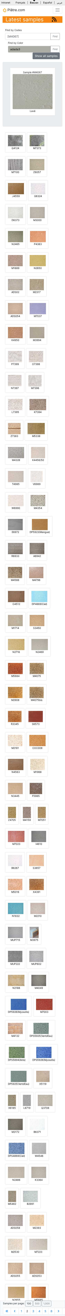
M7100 (15, 172)
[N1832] (15, 908)
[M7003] (44, 1004)
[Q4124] (15, 140)
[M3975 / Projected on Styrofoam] (34, 932)
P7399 (15, 364)
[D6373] (15, 212)
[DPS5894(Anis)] (17, 1052)
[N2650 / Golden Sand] (38, 260)
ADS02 (15, 292)
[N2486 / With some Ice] (16, 1172)
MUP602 (36, 963)
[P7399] (15, 356)
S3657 (36, 867)
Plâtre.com (15, 10)
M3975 (34, 939)
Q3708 (45, 1107)
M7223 (38, 1251)
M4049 (39, 987)
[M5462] (12, 1196)
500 (37, 1303)
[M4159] (27, 812)
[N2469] (39, 644)
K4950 (15, 340)
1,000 (46, 1303)
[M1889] (15, 260)
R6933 (15, 555)
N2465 (16, 244)
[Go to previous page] (15, 1311)
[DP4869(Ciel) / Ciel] (39, 596)
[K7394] (37, 404)
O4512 (16, 603)
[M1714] (15, 620)
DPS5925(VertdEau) (41, 1035)
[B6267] (15, 860)
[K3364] (38, 1172)
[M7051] (42, 812)
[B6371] (37, 1124)
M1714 (15, 627)
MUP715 (15, 939)
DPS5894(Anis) (16, 1059)
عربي (59, 2)
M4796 (36, 579)
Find (55, 36)
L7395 (15, 412)
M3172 (15, 1131)
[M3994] (37, 332)
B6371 (37, 1131)
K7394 (38, 412)
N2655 (16, 1299)
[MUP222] (15, 956)
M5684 (15, 675)
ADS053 (37, 1275)
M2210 (38, 915)
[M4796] (36, 572)
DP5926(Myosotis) (18, 1011)
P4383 (38, 244)
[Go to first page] (7, 1311)
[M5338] (36, 428)
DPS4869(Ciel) (16, 1155)
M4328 (16, 460)
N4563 (16, 771)
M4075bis (36, 699)
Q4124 (15, 148)
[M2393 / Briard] (37, 1220)
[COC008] (37, 740)
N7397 (15, 388)
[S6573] (35, 716)
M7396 (35, 388)
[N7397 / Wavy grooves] (14, 380)
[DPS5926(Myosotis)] (43, 1052)
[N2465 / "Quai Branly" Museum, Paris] (15, 236)
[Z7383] (14, 428)
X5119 (42, 1083)
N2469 (40, 651)
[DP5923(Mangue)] (40, 524)
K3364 (39, 1179)
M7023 (16, 843)
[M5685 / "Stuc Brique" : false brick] (38, 1292)
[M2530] (15, 1244)
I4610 (39, 843)
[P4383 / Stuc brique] (38, 236)
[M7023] (16, 836)
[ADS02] (15, 284)
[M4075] (37, 668)
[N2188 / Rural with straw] (16, 980)
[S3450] (37, 620)
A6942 (37, 555)
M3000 (37, 220)
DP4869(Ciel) (39, 603)
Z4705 (12, 819)
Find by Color (15, 42)
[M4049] (38, 980)
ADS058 (15, 1227)
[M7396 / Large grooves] (35, 380)
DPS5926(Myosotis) (43, 1059)
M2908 (15, 699)
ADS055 (15, 1275)
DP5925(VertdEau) (18, 1083)
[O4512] (16, 596)
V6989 (37, 484)
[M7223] (38, 1244)
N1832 (16, 915)
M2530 (15, 1251)
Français (20, 2)
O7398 (36, 364)
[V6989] (37, 476)
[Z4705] (12, 812)
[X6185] (12, 1100)
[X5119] (43, 1076)
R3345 (15, 723)
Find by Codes (13, 30)
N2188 (16, 987)
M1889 (15, 268)
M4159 (27, 819)
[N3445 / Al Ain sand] (15, 788)
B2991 (30, 1203)
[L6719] (27, 1100)
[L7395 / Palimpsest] (15, 404)
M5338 (36, 436)
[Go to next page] (58, 1311)
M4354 (38, 508)
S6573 (36, 723)
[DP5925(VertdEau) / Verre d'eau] (19, 1076)
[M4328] (16, 452)
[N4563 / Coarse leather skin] (15, 764)
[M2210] (37, 908)
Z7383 (14, 436)
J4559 (16, 196)
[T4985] (16, 476)
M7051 (42, 819)
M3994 (37, 340)
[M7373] (37, 140)
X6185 (12, 1107)
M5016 (15, 891)
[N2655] (16, 1292)
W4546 (39, 1155)
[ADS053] (36, 1268)
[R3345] (14, 716)
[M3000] (37, 212)
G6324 (38, 196)
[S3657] (36, 860)
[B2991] (30, 1196)
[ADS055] (15, 1268)
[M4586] (15, 572)
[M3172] (15, 1124)
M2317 (37, 292)
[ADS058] (15, 1220)
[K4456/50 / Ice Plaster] (38, 452)
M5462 (12, 1203)
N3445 (15, 795)
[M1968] (37, 764)
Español (47, 2)
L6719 (27, 1107)
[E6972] (15, 524)
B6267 (15, 867)
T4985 (16, 484)
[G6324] (38, 188)
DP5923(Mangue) (40, 531)
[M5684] (15, 668)
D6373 (15, 220)
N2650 (38, 268)
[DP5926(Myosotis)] (19, 1004)
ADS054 (15, 316)
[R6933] (15, 548)
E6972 (15, 531)
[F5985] (36, 788)
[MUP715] (15, 932)
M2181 (15, 747)
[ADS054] (15, 308)
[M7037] (38, 308)
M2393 (37, 1227)
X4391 (36, 891)
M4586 (15, 579)
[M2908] (15, 692)
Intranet (5, 2)
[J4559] (16, 188)
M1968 (38, 771)
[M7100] (15, 164)
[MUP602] (36, 956)
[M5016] (15, 884)
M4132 (15, 1035)
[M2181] (15, 740)
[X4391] (36, 884)
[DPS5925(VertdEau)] (41, 1028)
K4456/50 (38, 460)
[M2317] (37, 284)
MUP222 (15, 963)
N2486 (16, 1179)
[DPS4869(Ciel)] (16, 1148)
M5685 (38, 1299)
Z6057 (37, 172)
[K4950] (15, 332)
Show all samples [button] (46, 56)
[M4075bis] (36, 692)
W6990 (16, 508)
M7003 (44, 1011)
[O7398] (36, 356)
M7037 (38, 316)
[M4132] (15, 1028)
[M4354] (38, 500)
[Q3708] (45, 1100)
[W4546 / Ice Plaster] (39, 1148)
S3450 (37, 627)
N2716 (16, 651)
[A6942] (37, 548)
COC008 (37, 747)
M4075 (37, 675)
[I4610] (38, 836)
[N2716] (16, 644)
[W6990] (16, 500)
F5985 (36, 795)
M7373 (37, 148)
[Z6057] (37, 164)
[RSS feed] (54, 19)
